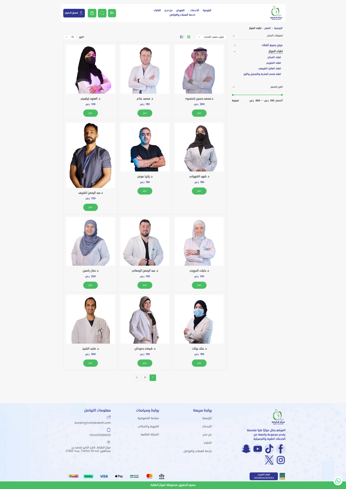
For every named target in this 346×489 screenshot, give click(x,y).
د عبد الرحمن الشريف (90, 193)
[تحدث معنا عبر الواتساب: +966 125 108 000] (337, 480)
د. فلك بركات (199, 348)
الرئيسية (207, 10)
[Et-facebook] (280, 449)
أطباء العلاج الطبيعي (269, 68)
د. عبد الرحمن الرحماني (145, 270)
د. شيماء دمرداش (144, 348)
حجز (199, 113)
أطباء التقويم (273, 63)
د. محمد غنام (145, 98)
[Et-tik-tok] (269, 449)
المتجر (268, 28)
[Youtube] (257, 449)
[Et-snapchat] (246, 449)
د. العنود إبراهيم (90, 98)
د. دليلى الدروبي (199, 270)
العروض (180, 10)
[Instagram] (280, 460)
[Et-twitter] (269, 460)
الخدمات (194, 10)
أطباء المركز (276, 51)
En (112, 13)
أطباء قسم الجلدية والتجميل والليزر (262, 74)
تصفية (235, 100)
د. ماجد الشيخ (90, 348)
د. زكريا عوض (144, 176)
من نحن (168, 10)
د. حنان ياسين (90, 270)
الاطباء (157, 10)
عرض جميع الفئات (272, 45)
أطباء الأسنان (274, 57)
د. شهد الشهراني (199, 176)
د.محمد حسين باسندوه (199, 98)
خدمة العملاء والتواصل (182, 15)
